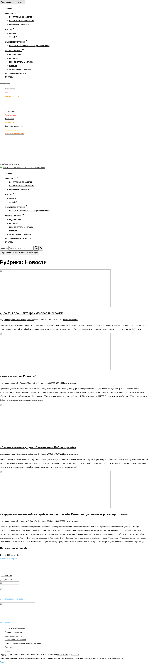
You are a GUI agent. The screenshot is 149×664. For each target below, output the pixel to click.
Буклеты (13, 66)
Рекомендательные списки (21, 62)
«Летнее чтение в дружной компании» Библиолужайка (38, 447)
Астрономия (10, 111)
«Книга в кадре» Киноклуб (18, 376)
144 (11, 555)
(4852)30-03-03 (6, 576)
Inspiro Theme (62, 655)
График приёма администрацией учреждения (23, 643)
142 (5, 555)
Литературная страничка (20, 69)
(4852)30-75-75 (6, 580)
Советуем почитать (13, 51)
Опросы (8, 651)
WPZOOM (75, 655)
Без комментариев (70, 320)
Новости (8, 29)
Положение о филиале (19, 24)
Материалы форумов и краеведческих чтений (29, 46)
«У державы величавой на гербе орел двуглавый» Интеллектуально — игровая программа (64, 514)
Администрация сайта (11, 320)
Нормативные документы (20, 17)
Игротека (9, 77)
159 (17, 555)
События (13, 37)
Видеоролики (15, 54)
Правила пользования (13, 632)
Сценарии (13, 58)
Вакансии (8, 647)
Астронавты (9, 119)
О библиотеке (11, 13)
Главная (8, 8)
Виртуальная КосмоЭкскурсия (18, 73)
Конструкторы (10, 89)
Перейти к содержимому (10, 164)
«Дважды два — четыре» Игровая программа (31, 313)
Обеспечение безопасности (21, 21)
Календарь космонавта (14, 126)
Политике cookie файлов (113, 658)
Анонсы (12, 33)
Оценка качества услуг (14, 636)
